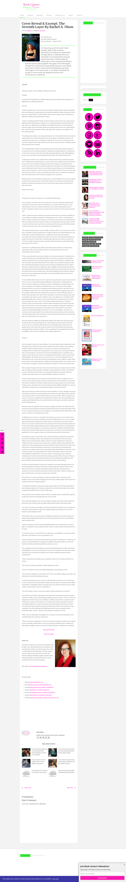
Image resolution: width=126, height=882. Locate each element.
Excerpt (92, 239)
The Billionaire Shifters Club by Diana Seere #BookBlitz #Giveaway (95, 181)
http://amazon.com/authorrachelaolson (41, 695)
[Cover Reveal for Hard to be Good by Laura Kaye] (26, 774)
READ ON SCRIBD (49, 634)
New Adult (92, 241)
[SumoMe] (2, 452)
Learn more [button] (55, 879)
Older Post (70, 787)
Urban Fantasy (94, 246)
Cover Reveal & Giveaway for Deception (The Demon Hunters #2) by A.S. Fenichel (40, 751)
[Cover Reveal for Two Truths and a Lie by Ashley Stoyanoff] (26, 763)
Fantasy (98, 239)
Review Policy (60, 15)
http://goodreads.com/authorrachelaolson (43, 692)
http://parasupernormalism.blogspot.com (39, 685)
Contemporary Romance (95, 237)
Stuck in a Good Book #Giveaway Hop (98, 261)
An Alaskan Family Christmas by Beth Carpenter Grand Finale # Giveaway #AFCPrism (96, 221)
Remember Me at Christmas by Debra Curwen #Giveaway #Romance (94, 205)
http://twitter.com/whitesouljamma (39, 690)
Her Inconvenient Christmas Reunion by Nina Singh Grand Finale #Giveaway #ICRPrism (96, 213)
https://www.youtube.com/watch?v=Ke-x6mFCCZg (45, 697)
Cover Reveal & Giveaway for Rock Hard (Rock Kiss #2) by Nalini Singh (66, 751)
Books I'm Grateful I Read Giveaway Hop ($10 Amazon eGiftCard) (97, 297)
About (71, 15)
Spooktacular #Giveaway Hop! (96, 285)
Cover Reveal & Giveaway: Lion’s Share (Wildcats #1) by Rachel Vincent (66, 761)
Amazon (30, 666)
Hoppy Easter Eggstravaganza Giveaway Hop (96, 277)
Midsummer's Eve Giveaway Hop (97, 359)
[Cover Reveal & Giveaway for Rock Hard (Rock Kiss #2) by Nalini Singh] (52, 752)
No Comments (41, 30)
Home (22, 15)
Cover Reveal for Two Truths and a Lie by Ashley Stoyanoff (38, 761)
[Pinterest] (2, 443)
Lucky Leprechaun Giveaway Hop (97, 267)
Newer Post (28, 787)
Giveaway (85, 241)
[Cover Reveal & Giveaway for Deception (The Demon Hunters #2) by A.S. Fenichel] (26, 752)
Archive (49, 15)
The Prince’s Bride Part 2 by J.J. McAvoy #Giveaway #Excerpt (96, 197)
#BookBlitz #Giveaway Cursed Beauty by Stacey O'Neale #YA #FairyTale (96, 173)
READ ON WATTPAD (48, 630)
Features (40, 15)
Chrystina (29, 30)
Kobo (38, 666)
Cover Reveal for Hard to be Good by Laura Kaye (40, 771)
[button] (102, 866)
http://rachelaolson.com (36, 682)
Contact (79, 15)
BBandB (85, 237)
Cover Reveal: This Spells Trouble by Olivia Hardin (66, 771)
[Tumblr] (2, 447)
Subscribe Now (102, 878)
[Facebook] (2, 434)
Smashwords (43, 666)
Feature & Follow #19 (97, 315)
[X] (2, 439)
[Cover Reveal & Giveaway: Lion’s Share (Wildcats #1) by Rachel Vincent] (52, 763)
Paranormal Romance (88, 244)
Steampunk (86, 246)
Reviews (30, 15)
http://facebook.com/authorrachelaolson (42, 687)
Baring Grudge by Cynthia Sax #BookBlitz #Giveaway (96, 188)
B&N (35, 666)
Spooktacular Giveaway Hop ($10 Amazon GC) (97, 307)
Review (98, 244)
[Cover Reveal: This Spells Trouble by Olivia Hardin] (52, 774)
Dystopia (85, 239)
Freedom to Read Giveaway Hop (97, 330)
